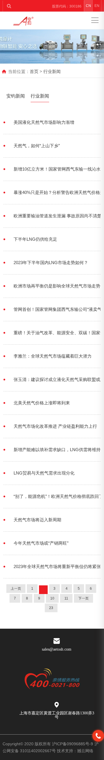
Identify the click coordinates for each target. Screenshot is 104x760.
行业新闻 (52, 71)
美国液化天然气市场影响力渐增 (44, 122)
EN (96, 6)
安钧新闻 (15, 96)
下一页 (83, 598)
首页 (34, 71)
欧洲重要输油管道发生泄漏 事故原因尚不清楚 (57, 215)
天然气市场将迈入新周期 (37, 519)
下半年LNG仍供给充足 (35, 239)
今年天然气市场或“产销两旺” (41, 543)
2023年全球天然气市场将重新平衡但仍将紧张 (57, 566)
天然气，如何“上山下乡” (37, 145)
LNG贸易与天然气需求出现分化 (44, 472)
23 (51, 608)
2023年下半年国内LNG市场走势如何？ (51, 262)
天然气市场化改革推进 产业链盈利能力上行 (55, 426)
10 (52, 598)
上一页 (16, 589)
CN (88, 6)
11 (66, 598)
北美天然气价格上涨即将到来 (42, 402)
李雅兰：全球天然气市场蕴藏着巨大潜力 (53, 356)
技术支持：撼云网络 (75, 750)
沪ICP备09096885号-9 (72, 744)
